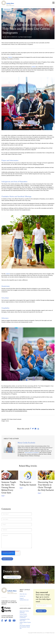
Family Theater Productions (23, 616)
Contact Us (22, 596)
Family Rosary (23, 614)
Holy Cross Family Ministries (24, 611)
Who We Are (23, 594)
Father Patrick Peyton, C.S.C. (25, 623)
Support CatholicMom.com (24, 599)
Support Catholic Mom (12, 577)
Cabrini (10, 57)
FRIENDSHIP (7, 9)
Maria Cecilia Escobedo (26, 37)
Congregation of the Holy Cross (25, 619)
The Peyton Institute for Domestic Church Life (25, 627)
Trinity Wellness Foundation (32, 452)
